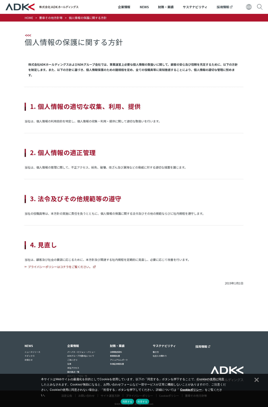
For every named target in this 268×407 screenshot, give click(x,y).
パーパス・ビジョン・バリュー (81, 351)
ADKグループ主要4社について (80, 355)
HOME (29, 18)
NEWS (144, 7)
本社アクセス (73, 367)
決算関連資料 (116, 351)
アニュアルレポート (119, 359)
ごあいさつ (72, 359)
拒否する (142, 401)
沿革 (69, 363)
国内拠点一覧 (73, 371)
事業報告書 (115, 355)
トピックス (30, 355)
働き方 (156, 351)
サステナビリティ (195, 7)
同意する (127, 401)
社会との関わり (160, 355)
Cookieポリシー (191, 389)
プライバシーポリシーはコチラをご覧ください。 (60, 267)
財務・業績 (166, 7)
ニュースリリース (32, 351)
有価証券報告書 (117, 363)
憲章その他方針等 (51, 18)
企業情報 (124, 7)
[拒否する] (256, 379)
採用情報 (223, 7)
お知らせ (29, 359)
